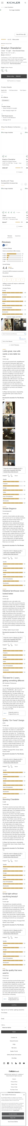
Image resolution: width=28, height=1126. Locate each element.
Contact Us (14, 1037)
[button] (4, 280)
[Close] (24, 1094)
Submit (14, 1031)
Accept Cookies (13, 1113)
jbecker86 (5, 899)
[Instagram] (4, 1063)
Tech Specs (23, 90)
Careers (14, 1079)
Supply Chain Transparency (14, 1092)
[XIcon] (12, 1063)
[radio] (2, 70)
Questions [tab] (17, 236)
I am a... (3, 1025)
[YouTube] (24, 1063)
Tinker (4, 356)
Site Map (14, 1058)
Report (16, 475)
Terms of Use (14, 1084)
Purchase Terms (14, 1089)
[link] (10, 268)
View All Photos (21, 35)
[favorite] (21, 133)
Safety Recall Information (14, 1054)
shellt (4, 723)
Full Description (13, 90)
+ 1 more (18, 212)
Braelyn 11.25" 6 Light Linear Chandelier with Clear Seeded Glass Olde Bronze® (12, 470)
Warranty (14, 1047)
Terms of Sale (14, 1087)
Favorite (11, 80)
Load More (14, 1005)
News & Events (14, 1041)
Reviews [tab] (10, 236)
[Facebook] (8, 1063)
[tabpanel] (14, 624)
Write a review (15, 39)
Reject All (12, 1117)
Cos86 (4, 802)
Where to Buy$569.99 (14, 76)
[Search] (25, 3)
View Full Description (15, 63)
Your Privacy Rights (13, 1121)
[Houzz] (16, 1063)
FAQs (14, 1044)
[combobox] (25, 3)
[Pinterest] (20, 1063)
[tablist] (14, 236)
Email (2, 1018)
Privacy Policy (14, 1081)
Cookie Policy (16, 1110)
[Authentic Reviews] (5, 245)
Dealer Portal (14, 1051)
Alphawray (5, 596)
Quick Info (4, 90)
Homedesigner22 (7, 511)
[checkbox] (2, 70)
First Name (4, 1012)
